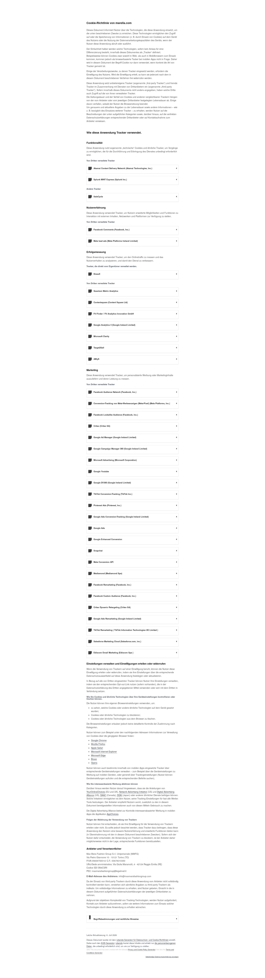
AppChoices (112, 814)
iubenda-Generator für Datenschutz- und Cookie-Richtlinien (143, 939)
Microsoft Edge (98, 755)
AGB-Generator (107, 943)
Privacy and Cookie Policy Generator (141, 949)
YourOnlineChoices (95, 791)
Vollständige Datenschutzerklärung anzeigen (162, 957)
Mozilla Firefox (98, 744)
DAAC (103, 795)
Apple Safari (97, 747)
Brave (94, 759)
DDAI (119, 795)
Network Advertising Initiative (133, 791)
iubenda (119, 943)
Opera (94, 762)
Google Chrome (99, 740)
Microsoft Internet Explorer (104, 751)
